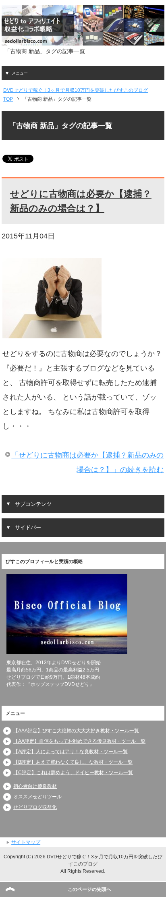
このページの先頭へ (89, 889)
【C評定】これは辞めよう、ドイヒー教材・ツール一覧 (73, 772)
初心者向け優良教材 (35, 786)
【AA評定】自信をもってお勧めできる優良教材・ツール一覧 (79, 741)
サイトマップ (25, 842)
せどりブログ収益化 (35, 807)
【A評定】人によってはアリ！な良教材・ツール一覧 (70, 751)
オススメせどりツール (37, 797)
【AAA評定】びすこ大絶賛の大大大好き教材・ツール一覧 (76, 730)
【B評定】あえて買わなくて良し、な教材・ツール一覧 (73, 762)
